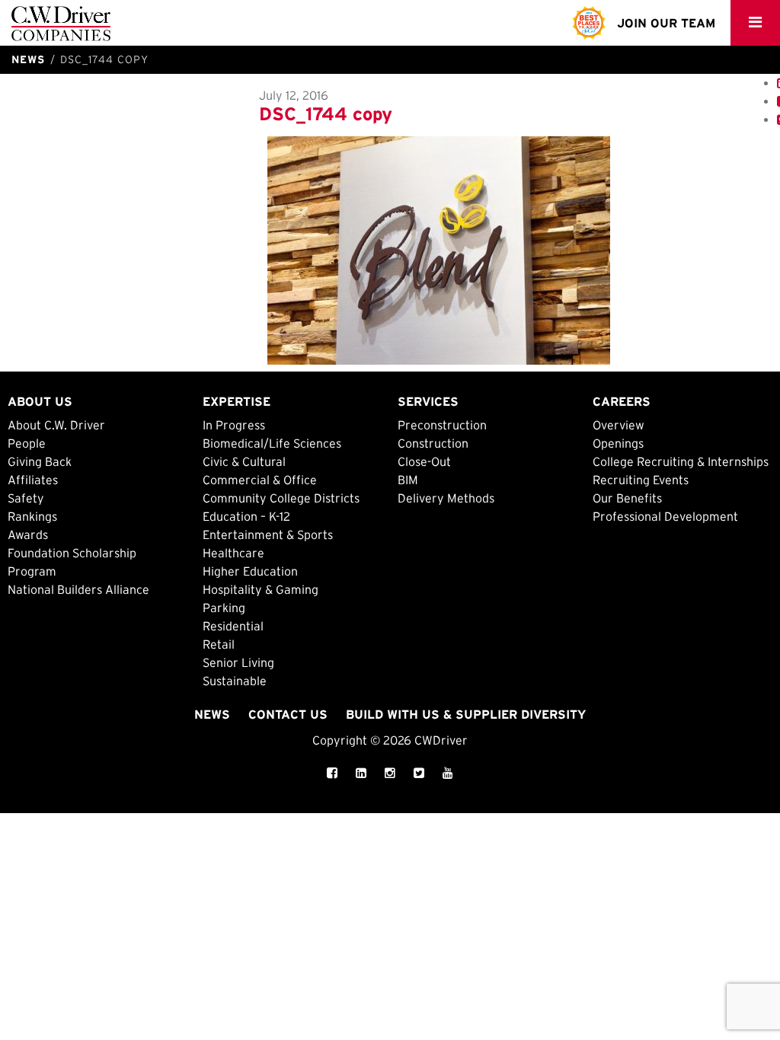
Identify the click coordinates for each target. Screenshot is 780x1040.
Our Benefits (627, 498)
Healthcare (233, 553)
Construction (433, 443)
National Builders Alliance (78, 589)
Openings (618, 443)
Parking (224, 607)
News (212, 714)
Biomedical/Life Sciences (272, 443)
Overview (618, 425)
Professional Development (665, 516)
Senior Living (238, 662)
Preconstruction (442, 425)
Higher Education (250, 571)
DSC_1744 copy (325, 114)
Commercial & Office (260, 480)
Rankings (32, 516)
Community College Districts (281, 498)
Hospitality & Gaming (260, 589)
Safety (26, 498)
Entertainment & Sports (268, 534)
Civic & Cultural (244, 461)
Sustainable (235, 680)
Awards (28, 534)
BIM (408, 480)
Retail (219, 644)
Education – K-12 (246, 516)
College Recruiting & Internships (681, 461)
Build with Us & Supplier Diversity (466, 714)
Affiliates (33, 480)
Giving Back (40, 461)
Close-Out (424, 461)
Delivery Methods (446, 498)
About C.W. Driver (56, 425)
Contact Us (288, 714)
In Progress (234, 425)
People (27, 443)
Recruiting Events (641, 480)
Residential (233, 626)
